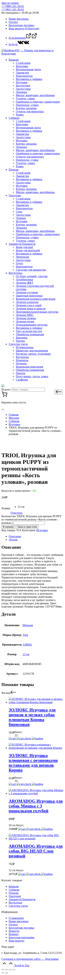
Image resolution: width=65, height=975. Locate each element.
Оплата (13, 924)
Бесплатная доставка (21, 927)
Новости (14, 930)
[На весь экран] (10, 969)
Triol (25, 634)
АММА (27, 644)
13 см (26, 654)
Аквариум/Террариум (22, 899)
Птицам (13, 892)
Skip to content (10, 2)
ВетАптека (15, 902)
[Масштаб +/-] (13, 969)
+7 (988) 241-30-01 (12, 6)
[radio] (21, 506)
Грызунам (15, 896)
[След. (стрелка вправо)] (6, 972)
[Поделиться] (6, 969)
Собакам (14, 889)
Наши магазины (19, 921)
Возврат (14, 934)
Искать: (6, 389)
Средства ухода (18, 905)
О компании (16, 918)
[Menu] (2, 409)
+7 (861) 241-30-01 (12, 9)
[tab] (36, 536)
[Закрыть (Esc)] (2, 969)
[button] (58, 392)
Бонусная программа (21, 937)
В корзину (8, 526)
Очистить (16, 512)
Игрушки (42, 530)
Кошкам (14, 886)
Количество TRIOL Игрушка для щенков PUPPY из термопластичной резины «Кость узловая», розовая (31, 519)
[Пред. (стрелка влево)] (2, 972)
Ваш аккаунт (16, 940)
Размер (6, 508)
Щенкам (28, 625)
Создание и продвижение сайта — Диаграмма (29, 958)
